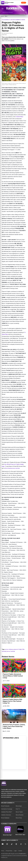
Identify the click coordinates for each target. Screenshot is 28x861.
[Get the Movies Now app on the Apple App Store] (14, 3)
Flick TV (18, 809)
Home (2, 16)
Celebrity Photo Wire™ (6, 812)
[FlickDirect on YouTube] (2, 844)
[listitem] (14, 671)
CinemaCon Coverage (6, 809)
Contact (20, 850)
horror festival (11, 651)
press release (9, 649)
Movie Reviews (19, 815)
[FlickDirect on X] (25, 844)
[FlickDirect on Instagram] (7, 844)
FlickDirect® (22, 853)
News (6, 16)
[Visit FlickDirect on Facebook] (20, 844)
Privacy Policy (9, 850)
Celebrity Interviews (6, 815)
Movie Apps (19, 806)
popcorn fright (17, 649)
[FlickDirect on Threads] (16, 844)
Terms (2, 850)
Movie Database (5, 818)
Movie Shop (19, 818)
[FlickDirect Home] (14, 8)
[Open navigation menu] (2, 8)
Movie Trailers (19, 812)
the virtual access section (12, 468)
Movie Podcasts (5, 806)
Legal (15, 850)
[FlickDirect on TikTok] (11, 844)
